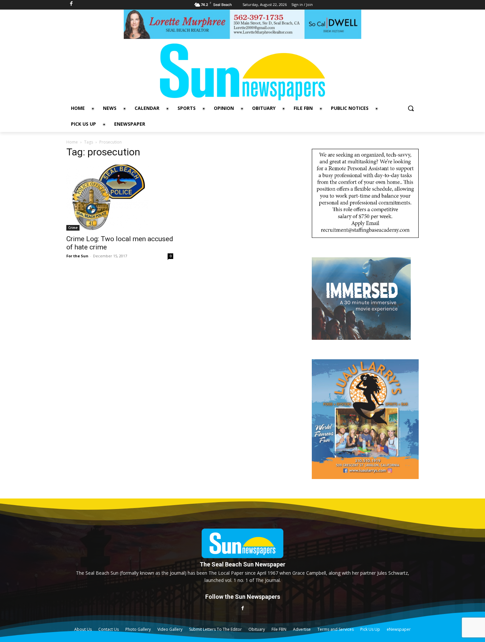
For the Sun (77, 255)
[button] (411, 108)
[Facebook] (242, 608)
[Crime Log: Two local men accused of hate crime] (119, 198)
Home (72, 142)
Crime (73, 227)
